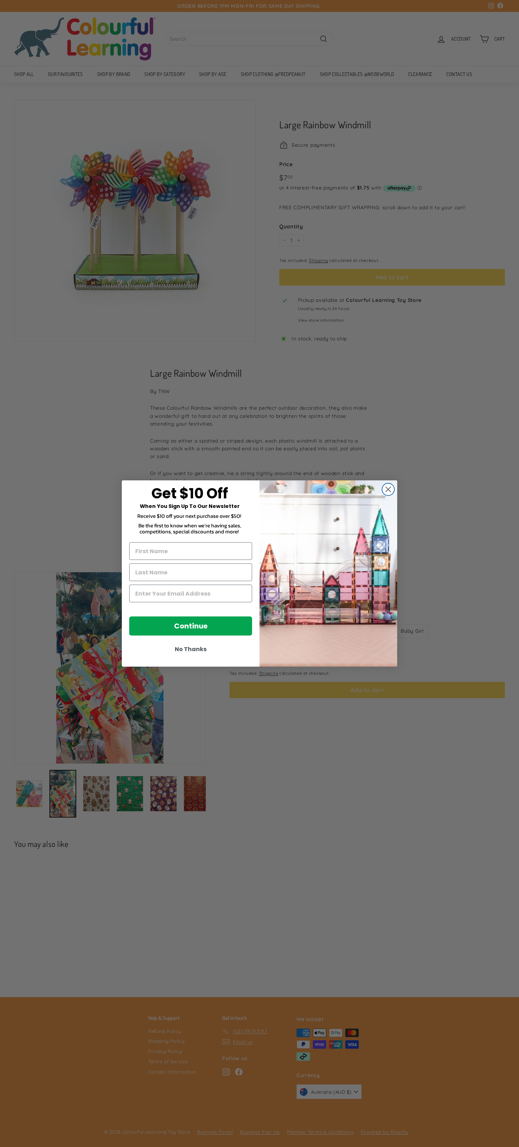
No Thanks (191, 649)
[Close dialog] (388, 489)
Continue (191, 626)
